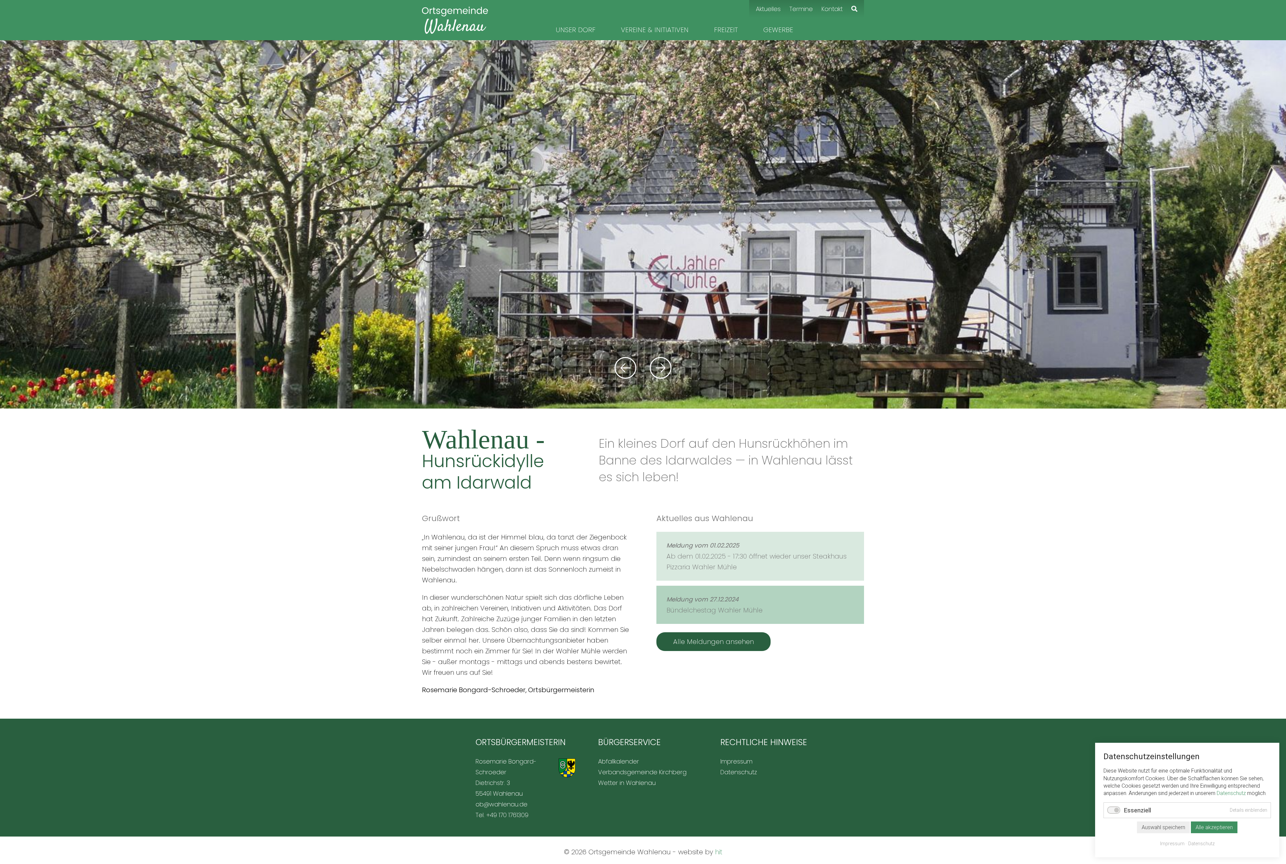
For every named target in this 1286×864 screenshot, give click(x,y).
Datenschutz (1231, 793)
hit (718, 852)
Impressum (1172, 843)
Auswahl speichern (1163, 827)
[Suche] (854, 9)
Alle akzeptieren (1214, 827)
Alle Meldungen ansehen (713, 641)
